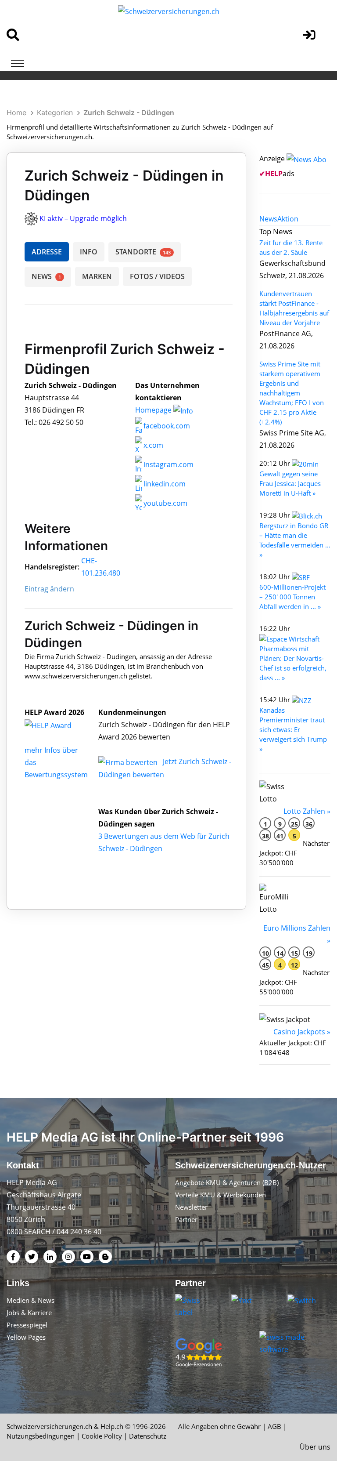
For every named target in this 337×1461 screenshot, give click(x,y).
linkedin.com (164, 484)
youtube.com (164, 503)
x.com (152, 445)
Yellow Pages (26, 1337)
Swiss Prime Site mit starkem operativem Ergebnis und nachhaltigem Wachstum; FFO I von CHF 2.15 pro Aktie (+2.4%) (291, 392)
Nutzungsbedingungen (41, 1436)
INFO (88, 252)
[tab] (268, 219)
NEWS (46, 276)
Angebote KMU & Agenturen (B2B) (227, 1182)
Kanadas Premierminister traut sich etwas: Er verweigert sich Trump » (293, 729)
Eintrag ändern (49, 589)
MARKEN (97, 276)
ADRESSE (47, 252)
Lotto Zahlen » (306, 811)
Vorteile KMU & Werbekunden (220, 1194)
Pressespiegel (27, 1324)
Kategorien (55, 112)
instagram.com (168, 464)
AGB (274, 1426)
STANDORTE (143, 252)
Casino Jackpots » (301, 1032)
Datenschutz (147, 1436)
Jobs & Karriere (29, 1312)
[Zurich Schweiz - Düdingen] (57, 724)
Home (16, 112)
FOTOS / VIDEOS (157, 276)
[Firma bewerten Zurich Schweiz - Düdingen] (128, 761)
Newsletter (191, 1207)
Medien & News (30, 1300)
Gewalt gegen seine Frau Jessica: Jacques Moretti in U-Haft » (290, 483)
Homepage (154, 410)
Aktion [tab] (287, 219)
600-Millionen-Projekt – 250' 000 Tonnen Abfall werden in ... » (292, 597)
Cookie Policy (102, 1436)
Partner (186, 1219)
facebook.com (166, 426)
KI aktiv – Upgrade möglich (83, 218)
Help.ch (111, 1426)
